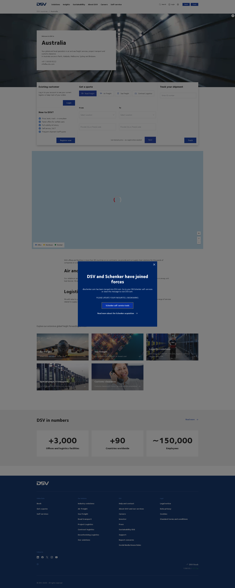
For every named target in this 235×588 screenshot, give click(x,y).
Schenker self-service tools (117, 305)
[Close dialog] (154, 264)
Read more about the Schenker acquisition (116, 313)
